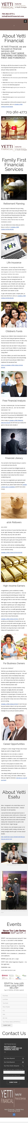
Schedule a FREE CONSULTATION (9, 619)
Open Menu (25, 21)
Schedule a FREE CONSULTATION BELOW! (11, 552)
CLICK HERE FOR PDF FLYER (8, 970)
